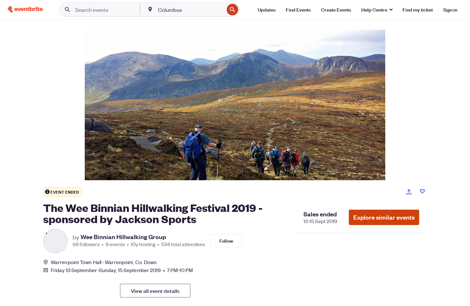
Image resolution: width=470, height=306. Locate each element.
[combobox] (190, 9)
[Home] (25, 9)
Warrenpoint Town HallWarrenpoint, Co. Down (104, 262)
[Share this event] (409, 191)
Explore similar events (384, 217)
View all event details (155, 290)
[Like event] (422, 191)
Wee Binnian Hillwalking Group (123, 237)
